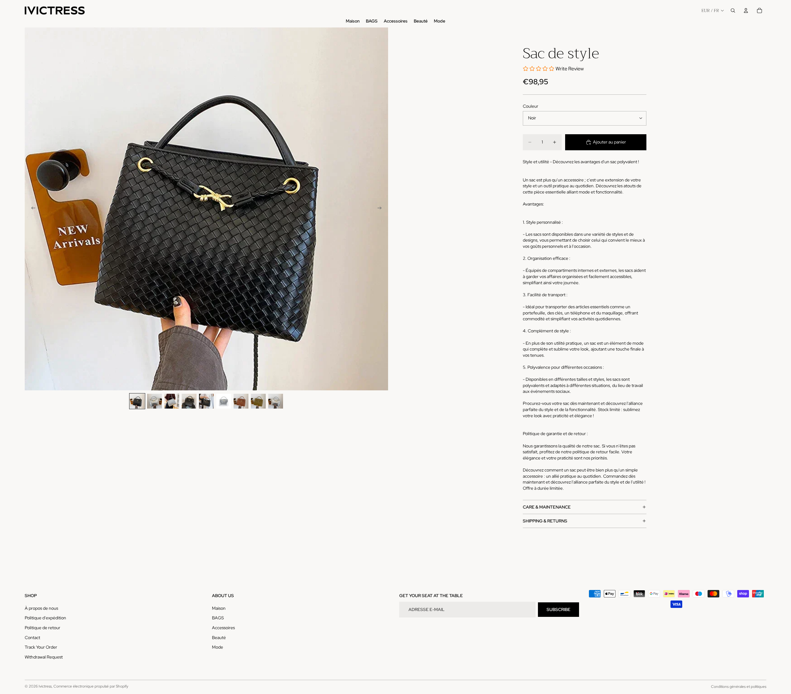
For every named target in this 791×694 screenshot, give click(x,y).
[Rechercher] (733, 10)
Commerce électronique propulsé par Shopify (90, 686)
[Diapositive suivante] (381, 209)
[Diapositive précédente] (31, 209)
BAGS (218, 618)
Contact (32, 637)
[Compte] (746, 10)
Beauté (219, 637)
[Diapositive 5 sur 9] (206, 401)
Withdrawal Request (44, 657)
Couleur (530, 106)
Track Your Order (41, 647)
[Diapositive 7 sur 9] (241, 401)
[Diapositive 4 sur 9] (189, 401)
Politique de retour (42, 627)
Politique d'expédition (45, 618)
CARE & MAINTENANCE (547, 507)
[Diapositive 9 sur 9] (275, 401)
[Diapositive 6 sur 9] (223, 401)
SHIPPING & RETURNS (545, 521)
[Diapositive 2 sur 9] (154, 401)
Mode (217, 647)
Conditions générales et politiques (738, 686)
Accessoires (223, 627)
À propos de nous (41, 608)
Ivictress (45, 686)
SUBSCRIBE (558, 609)
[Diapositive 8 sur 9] (258, 401)
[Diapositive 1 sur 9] (137, 401)
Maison (219, 608)
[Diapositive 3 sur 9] (171, 401)
